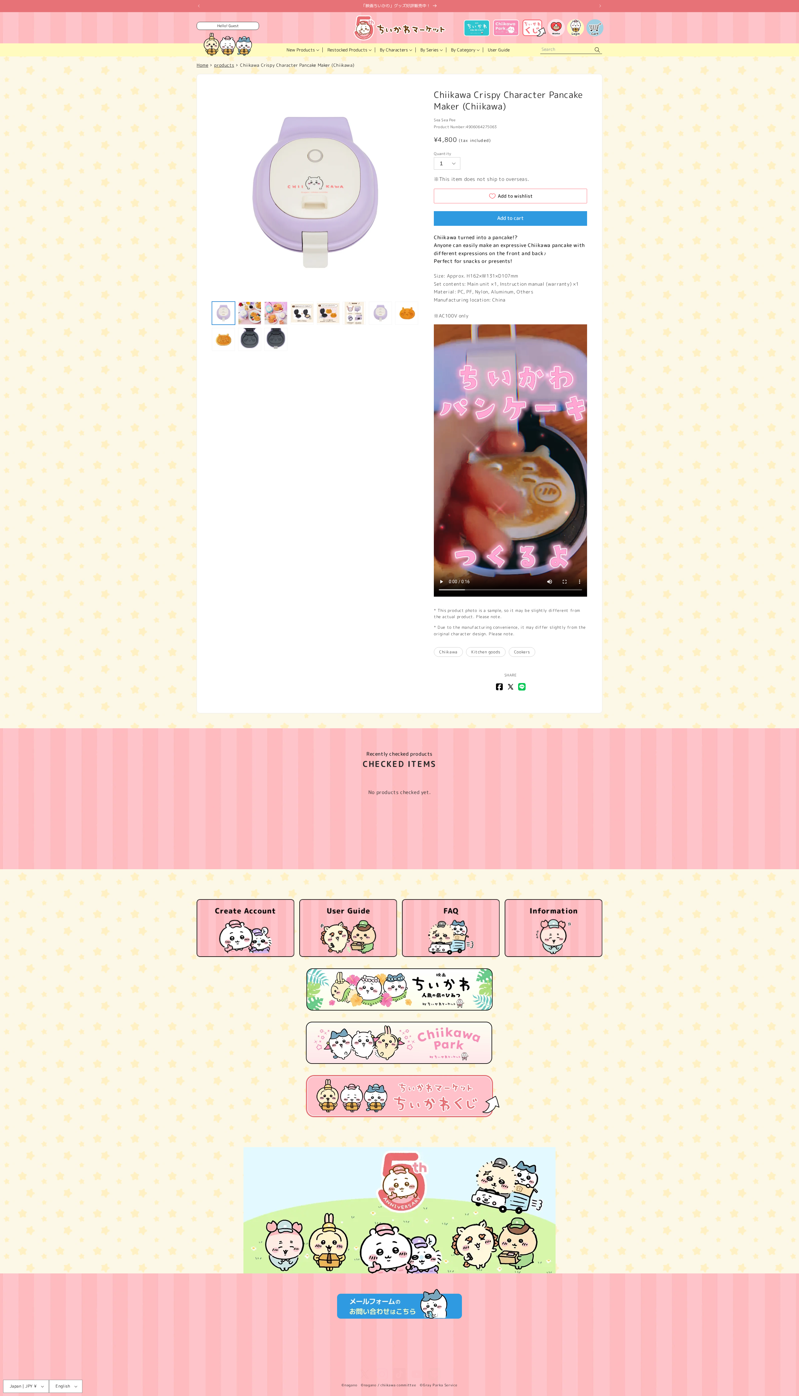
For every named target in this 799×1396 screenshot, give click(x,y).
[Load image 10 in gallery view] (249, 339)
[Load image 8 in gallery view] (406, 313)
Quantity (442, 153)
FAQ (500, 1351)
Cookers (522, 652)
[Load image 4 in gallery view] (302, 313)
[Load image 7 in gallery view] (380, 313)
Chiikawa (448, 652)
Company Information (438, 1351)
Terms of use (237, 1351)
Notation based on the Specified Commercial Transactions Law (351, 1351)
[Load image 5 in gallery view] (328, 313)
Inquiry (519, 1351)
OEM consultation (550, 1351)
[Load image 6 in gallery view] (354, 313)
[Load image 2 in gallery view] (249, 313)
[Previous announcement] (199, 6)
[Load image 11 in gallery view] (275, 339)
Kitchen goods (485, 652)
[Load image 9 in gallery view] (223, 339)
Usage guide (477, 1351)
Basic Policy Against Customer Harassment (399, 1360)
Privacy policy (270, 1351)
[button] (302, 49)
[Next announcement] (600, 6)
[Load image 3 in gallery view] (275, 313)
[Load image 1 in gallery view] (223, 313)
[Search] (597, 50)
